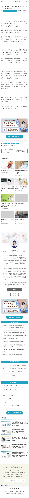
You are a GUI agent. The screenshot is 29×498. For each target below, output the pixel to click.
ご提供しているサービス (10, 491)
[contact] (19, 294)
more (14, 289)
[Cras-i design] (14, 1)
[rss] (16, 489)
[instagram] (16, 294)
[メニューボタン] (1, 1)
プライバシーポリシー (19, 491)
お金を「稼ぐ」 (6, 10)
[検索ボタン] (27, 1)
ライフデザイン (14, 10)
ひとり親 (5, 145)
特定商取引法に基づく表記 (11, 493)
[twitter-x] (13, 294)
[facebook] (10, 294)
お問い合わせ (20, 493)
